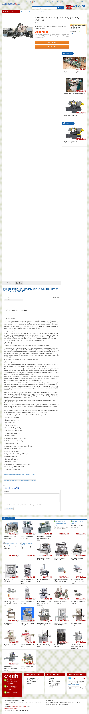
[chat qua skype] (79, 31)
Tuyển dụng (76, 2)
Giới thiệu (28, 2)
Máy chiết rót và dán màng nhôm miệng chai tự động (10, 668)
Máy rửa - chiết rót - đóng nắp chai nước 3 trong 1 (61, 528)
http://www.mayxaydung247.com (17, 706)
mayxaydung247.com (73, 684)
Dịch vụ (29, 683)
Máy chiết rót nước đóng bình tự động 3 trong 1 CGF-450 (19, 474)
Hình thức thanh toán (39, 2)
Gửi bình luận (9, 508)
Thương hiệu (8, 297)
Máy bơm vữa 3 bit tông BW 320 (72, 72)
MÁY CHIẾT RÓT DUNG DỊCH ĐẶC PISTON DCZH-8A (44, 603)
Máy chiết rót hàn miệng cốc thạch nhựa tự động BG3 (44, 538)
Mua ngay (52, 42)
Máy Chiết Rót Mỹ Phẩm (10, 645)
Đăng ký (82, 688)
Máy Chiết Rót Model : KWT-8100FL (43, 559)
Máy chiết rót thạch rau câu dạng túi (60, 602)
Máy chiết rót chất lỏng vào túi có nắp (27, 667)
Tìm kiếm (60, 8)
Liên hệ (83, 2)
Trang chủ (21, 2)
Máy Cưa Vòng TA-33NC (70, 115)
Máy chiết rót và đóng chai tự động (77, 526)
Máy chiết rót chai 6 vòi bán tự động (10, 547)
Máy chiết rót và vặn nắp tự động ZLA (27, 624)
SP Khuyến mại (69, 123)
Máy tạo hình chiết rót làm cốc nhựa (10, 537)
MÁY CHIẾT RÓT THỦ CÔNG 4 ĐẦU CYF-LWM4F (27, 581)
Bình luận (19, 283)
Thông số (10, 283)
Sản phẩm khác (10, 518)
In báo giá (52, 47)
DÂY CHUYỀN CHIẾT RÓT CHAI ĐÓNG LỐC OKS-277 (77, 581)
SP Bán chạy (69, 53)
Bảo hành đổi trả (66, 2)
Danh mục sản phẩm (11, 12)
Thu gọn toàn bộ (56, 297)
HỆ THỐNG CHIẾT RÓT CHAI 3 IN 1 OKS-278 (61, 580)
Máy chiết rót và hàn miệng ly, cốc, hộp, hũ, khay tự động (77, 646)
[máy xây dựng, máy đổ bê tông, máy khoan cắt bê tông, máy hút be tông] (11, 4)
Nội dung (6, 491)
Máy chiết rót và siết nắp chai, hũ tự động (44, 624)
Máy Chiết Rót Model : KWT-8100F (60, 559)
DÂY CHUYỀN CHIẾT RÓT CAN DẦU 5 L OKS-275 (10, 603)
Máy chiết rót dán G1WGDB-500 (8, 624)
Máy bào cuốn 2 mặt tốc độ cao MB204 (74, 93)
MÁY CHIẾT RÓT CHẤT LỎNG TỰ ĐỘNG (60, 624)
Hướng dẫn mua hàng (53, 2)
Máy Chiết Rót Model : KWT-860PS (10, 580)
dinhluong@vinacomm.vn (11, 708)
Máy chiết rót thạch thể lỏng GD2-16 (27, 537)
